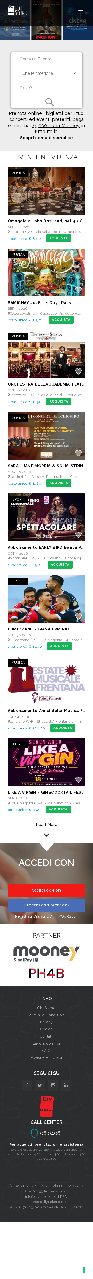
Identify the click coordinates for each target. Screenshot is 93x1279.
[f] (27, 1085)
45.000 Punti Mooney (56, 125)
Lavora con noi (46, 1043)
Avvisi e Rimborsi (46, 1057)
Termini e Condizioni (46, 1015)
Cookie (46, 1029)
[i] (66, 1085)
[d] (53, 1085)
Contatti (46, 1036)
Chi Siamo (46, 1008)
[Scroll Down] (46, 828)
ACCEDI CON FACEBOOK (47, 905)
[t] (40, 1085)
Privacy (46, 1022)
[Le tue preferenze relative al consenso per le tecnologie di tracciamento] (84, 1270)
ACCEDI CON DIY (47, 890)
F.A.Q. (46, 1050)
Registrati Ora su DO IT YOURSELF (46, 916)
